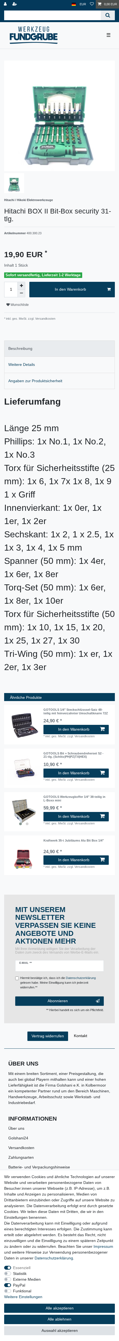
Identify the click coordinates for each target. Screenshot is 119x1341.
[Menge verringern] (21, 293)
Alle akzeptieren (60, 1308)
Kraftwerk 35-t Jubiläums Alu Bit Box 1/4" (73, 840)
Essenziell (21, 1268)
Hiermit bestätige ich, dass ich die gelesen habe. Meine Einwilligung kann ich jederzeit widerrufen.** (58, 982)
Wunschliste (19, 305)
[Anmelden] (6, 4)
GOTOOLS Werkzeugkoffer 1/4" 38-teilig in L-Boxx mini (74, 798)
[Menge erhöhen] (21, 286)
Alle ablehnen (59, 1319)
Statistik (20, 1273)
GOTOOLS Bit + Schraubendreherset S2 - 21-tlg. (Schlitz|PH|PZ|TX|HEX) (73, 755)
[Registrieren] (15, 4)
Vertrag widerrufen (48, 1036)
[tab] (59, 348)
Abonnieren (58, 1001)
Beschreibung (20, 348)
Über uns (16, 1128)
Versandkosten (21, 1147)
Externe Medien (27, 1279)
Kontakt (80, 1035)
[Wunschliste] (92, 4)
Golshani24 (18, 1138)
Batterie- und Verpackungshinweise (39, 1167)
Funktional (22, 1291)
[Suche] (108, 15)
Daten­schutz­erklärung (54, 1258)
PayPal (19, 1285)
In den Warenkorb (70, 289)
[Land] (74, 4)
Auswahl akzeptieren (60, 1330)
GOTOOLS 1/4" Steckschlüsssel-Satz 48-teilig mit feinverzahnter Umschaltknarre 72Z (75, 711)
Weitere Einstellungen (23, 1297)
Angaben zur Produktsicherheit (35, 381)
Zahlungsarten (21, 1157)
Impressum (103, 1246)
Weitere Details (21, 364)
